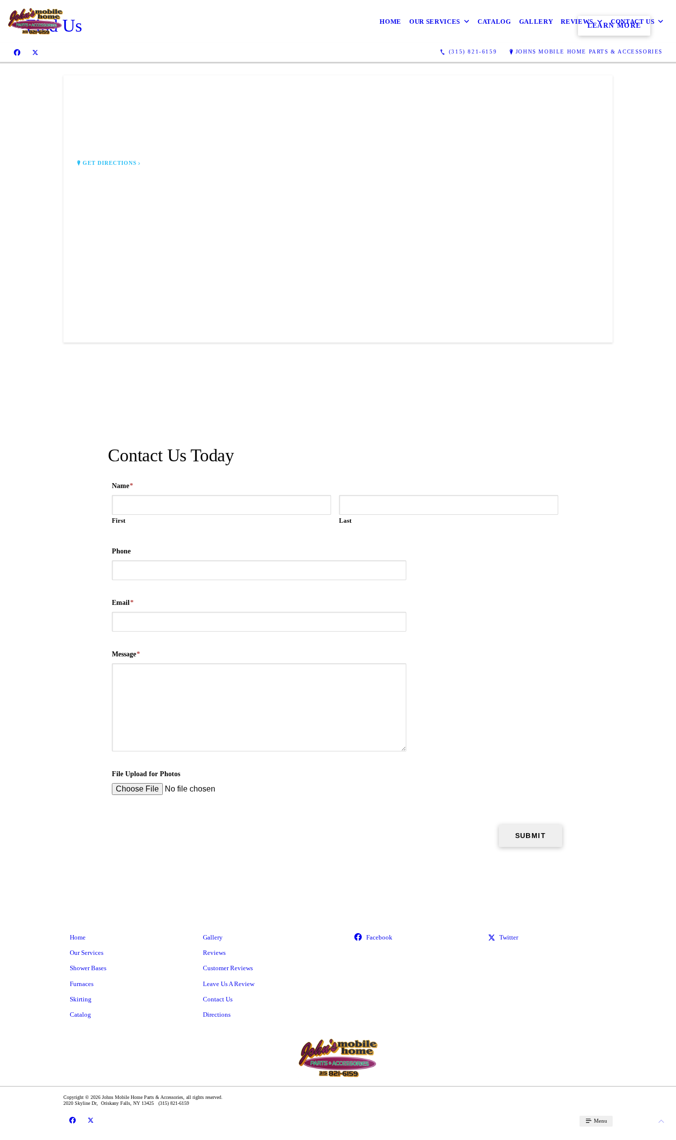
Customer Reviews (228, 968)
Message (126, 654)
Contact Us (633, 21)
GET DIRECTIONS (110, 163)
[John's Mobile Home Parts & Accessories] (35, 21)
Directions (217, 1014)
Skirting (81, 999)
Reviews (577, 21)
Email (123, 602)
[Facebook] (17, 52)
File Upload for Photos (146, 774)
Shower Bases (88, 968)
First (118, 520)
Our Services (434, 21)
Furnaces (82, 984)
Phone (121, 551)
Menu (599, 1121)
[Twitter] (35, 52)
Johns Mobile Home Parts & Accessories (589, 51)
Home (390, 21)
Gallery (536, 21)
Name (122, 486)
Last (345, 520)
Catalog (494, 21)
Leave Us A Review (228, 984)
